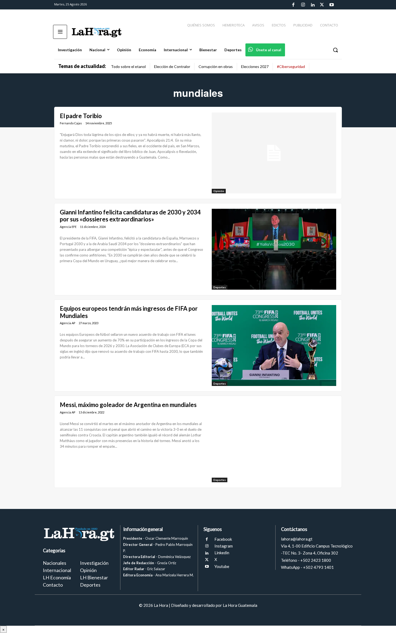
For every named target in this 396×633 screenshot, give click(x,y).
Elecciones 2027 (255, 66)
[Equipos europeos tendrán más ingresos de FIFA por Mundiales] (274, 345)
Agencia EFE (68, 226)
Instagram (223, 545)
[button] (335, 49)
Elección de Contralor (172, 66)
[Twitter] (322, 5)
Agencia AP (67, 323)
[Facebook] (293, 5)
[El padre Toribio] (274, 152)
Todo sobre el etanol (128, 66)
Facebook (223, 539)
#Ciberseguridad (291, 66)
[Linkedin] (312, 5)
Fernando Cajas (71, 123)
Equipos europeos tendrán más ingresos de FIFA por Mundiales (129, 312)
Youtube (221, 566)
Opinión (218, 191)
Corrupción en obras (216, 66)
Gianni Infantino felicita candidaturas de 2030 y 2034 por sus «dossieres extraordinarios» (130, 215)
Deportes (219, 287)
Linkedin (221, 552)
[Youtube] (332, 5)
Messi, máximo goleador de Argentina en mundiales (128, 404)
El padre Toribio (81, 115)
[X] (206, 559)
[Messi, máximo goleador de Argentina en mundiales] (274, 441)
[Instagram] (303, 5)
